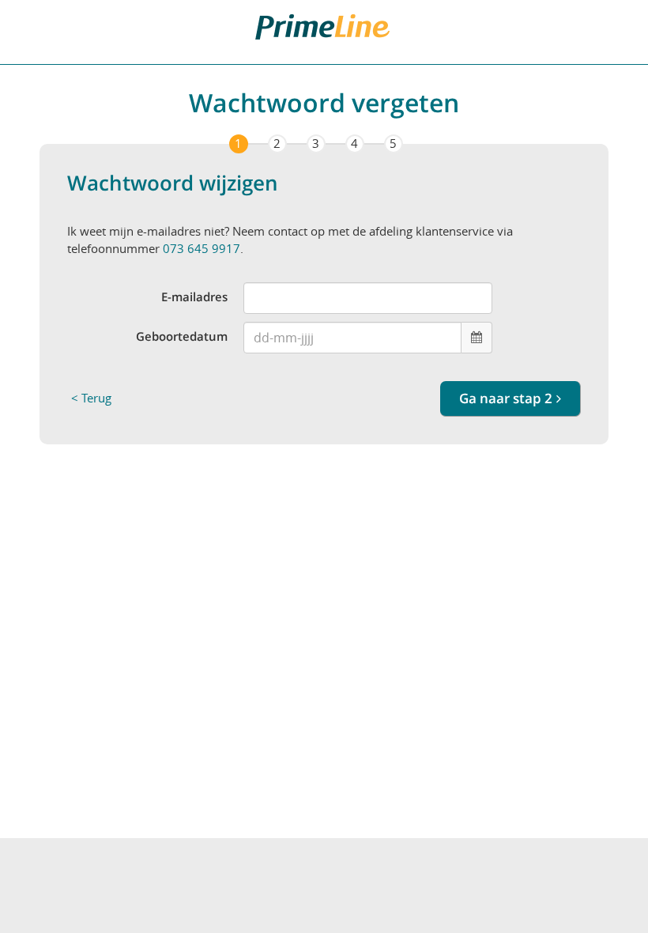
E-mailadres (194, 296)
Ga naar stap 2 (505, 398)
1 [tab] (238, 143)
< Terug (91, 398)
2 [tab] (277, 143)
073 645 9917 (201, 248)
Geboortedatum (182, 336)
